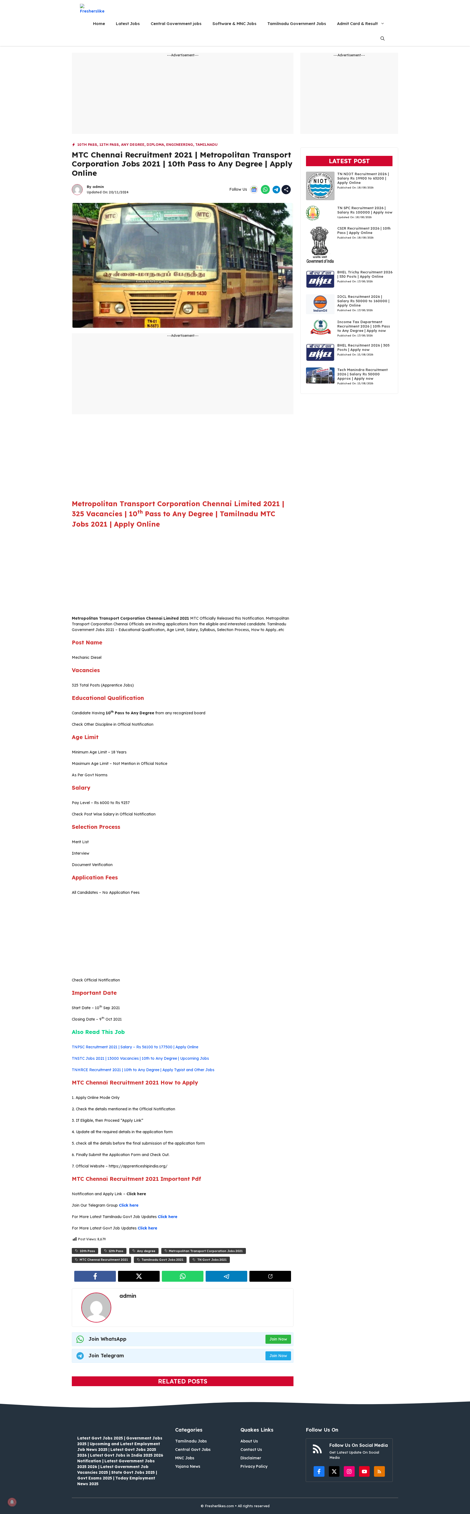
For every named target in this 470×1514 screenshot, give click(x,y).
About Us (249, 1441)
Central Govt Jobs (193, 1449)
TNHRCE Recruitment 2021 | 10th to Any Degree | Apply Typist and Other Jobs (143, 1069)
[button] (382, 38)
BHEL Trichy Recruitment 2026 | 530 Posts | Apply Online (364, 274)
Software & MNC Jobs (234, 23)
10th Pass (87, 144)
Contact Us (251, 1449)
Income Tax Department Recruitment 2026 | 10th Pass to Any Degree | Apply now (363, 326)
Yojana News (187, 1466)
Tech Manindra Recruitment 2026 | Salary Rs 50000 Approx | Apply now (362, 374)
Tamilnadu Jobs (191, 1441)
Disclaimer (250, 1458)
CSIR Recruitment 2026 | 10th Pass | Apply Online (364, 230)
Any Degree (132, 144)
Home (99, 23)
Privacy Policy (253, 1466)
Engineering (179, 144)
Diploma (155, 144)
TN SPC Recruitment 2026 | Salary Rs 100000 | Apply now (364, 210)
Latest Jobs (128, 23)
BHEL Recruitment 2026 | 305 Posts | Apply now (363, 347)
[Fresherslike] (94, 8)
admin (98, 186)
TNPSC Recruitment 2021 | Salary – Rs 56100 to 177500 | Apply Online (135, 1047)
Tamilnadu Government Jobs (296, 23)
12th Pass (109, 144)
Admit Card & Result (357, 23)
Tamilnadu (206, 144)
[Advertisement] (182, 96)
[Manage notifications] (12, 1502)
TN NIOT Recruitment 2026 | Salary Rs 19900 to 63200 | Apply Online (363, 178)
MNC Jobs (184, 1458)
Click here (128, 1205)
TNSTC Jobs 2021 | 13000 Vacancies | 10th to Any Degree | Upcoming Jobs (140, 1058)
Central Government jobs (176, 23)
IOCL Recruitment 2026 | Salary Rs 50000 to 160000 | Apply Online (363, 300)
